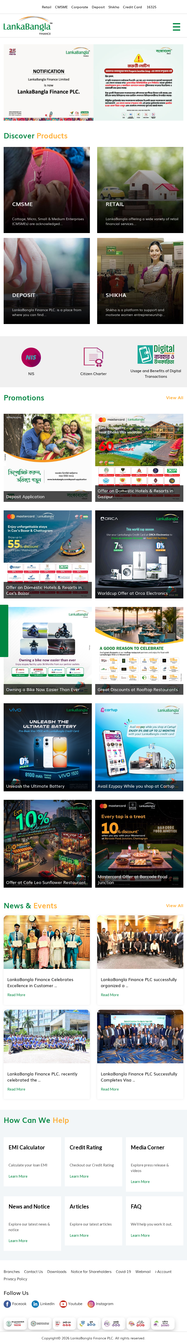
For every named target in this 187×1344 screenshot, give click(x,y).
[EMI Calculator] (4, 641)
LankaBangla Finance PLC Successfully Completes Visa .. (139, 1077)
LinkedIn (47, 1303)
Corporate (79, 6)
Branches (12, 1271)
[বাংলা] (4, 651)
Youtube (75, 1303)
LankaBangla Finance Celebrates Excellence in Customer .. (40, 982)
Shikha (113, 6)
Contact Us (33, 1271)
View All (174, 397)
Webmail (143, 1271)
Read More (16, 994)
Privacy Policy (15, 1278)
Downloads (56, 1271)
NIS (31, 373)
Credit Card (132, 6)
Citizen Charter (93, 373)
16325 (151, 6)
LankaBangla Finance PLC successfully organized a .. (139, 982)
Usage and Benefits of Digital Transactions (156, 373)
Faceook (19, 1303)
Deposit (98, 6)
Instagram (104, 1303)
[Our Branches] (4, 630)
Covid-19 (123, 1271)
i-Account (163, 1271)
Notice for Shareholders (91, 1271)
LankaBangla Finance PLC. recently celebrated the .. (42, 1077)
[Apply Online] (4, 609)
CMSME (61, 6)
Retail (46, 6)
